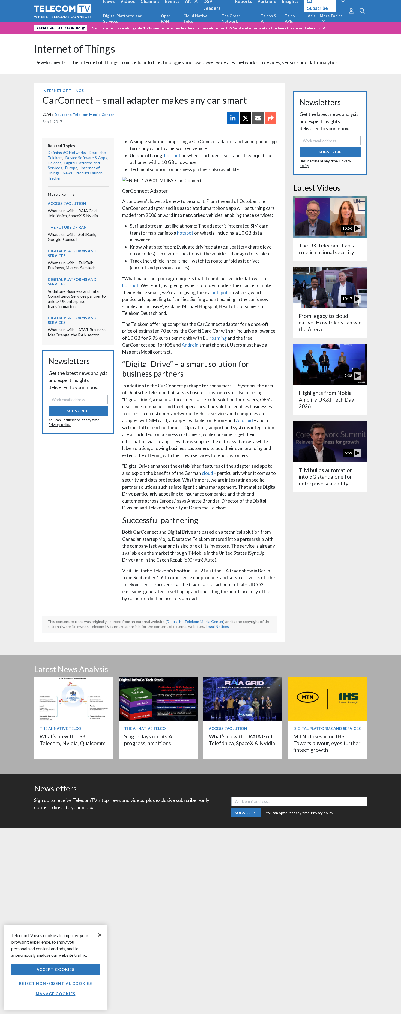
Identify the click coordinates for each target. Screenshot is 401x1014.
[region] (55, 967)
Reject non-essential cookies (55, 983)
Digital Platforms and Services (122, 18)
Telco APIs (290, 18)
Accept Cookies (56, 969)
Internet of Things (74, 49)
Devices (54, 162)
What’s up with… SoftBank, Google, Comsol (72, 237)
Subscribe (78, 410)
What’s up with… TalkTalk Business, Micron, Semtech (71, 265)
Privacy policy (60, 424)
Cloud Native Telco (195, 18)
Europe (71, 167)
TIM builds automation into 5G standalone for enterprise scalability (326, 477)
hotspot (172, 155)
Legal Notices (217, 626)
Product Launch (89, 173)
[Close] (100, 935)
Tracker (54, 178)
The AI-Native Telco (60, 728)
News (68, 173)
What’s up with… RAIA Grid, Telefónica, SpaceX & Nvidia (73, 213)
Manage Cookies (56, 993)
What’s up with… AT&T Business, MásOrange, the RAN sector (77, 332)
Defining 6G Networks (67, 152)
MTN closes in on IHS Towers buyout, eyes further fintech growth (327, 743)
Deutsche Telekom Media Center (84, 114)
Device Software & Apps (86, 157)
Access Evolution (67, 203)
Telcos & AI (269, 18)
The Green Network (231, 18)
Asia (312, 15)
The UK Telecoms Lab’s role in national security (326, 248)
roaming (218, 338)
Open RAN (166, 18)
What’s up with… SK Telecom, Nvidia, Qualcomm (73, 739)
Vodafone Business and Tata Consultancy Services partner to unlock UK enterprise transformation (77, 299)
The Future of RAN (67, 227)
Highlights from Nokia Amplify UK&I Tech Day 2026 (326, 399)
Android (190, 345)
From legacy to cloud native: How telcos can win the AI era (330, 322)
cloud (207, 473)
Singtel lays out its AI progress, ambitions (149, 739)
